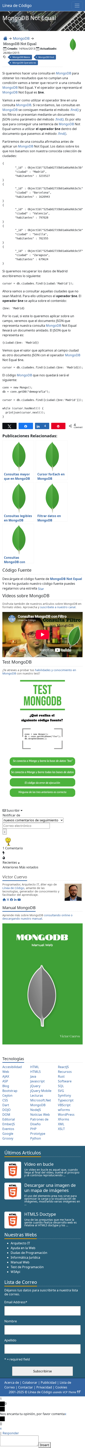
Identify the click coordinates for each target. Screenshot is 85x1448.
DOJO (6, 1110)
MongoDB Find (46, 57)
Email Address (15, 1302)
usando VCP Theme (64, 1392)
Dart (5, 1105)
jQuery (35, 1086)
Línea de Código (17, 5)
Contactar (25, 1387)
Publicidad (48, 1382)
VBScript (64, 1105)
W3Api (15, 1272)
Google (7, 1133)
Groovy (7, 1138)
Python (35, 1138)
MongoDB (21, 38)
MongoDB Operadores (24, 62)
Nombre (10, 1321)
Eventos (8, 1129)
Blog (5, 1086)
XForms (63, 1119)
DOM (6, 1114)
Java (33, 1076)
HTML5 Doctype (40, 1214)
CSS (5, 1100)
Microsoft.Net (40, 1100)
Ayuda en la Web (23, 1248)
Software (65, 1081)
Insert (44, 1445)
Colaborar (29, 1382)
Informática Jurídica (25, 1257)
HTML (34, 1067)
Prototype (37, 1133)
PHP (33, 1129)
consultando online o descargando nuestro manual (37, 916)
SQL (61, 1086)
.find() (74, 110)
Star (41, 589)
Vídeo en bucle (39, 1164)
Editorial (8, 1119)
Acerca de (11, 1382)
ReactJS (63, 1067)
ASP (5, 1081)
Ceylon (7, 1095)
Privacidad (44, 1387)
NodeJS (35, 1110)
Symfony (64, 1095)
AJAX (5, 1076)
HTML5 (35, 1071)
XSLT (61, 1129)
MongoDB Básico (21, 57)
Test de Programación (27, 1267)
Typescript (66, 1100)
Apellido (10, 1340)
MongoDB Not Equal (66, 579)
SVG (61, 1091)
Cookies (61, 1387)
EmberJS (8, 1124)
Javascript (37, 1081)
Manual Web (20, 1262)
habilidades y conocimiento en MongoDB (39, 671)
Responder (11, 1433)
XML (61, 1124)
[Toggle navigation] (77, 6)
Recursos (65, 1071)
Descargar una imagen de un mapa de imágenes (50, 1187)
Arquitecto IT (20, 1243)
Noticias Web (40, 1114)
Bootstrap (9, 1091)
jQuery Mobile (40, 1091)
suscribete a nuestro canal (58, 607)
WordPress (66, 1114)
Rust (61, 1076)
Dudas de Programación (29, 1253)
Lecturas (36, 1095)
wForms (64, 1110)
